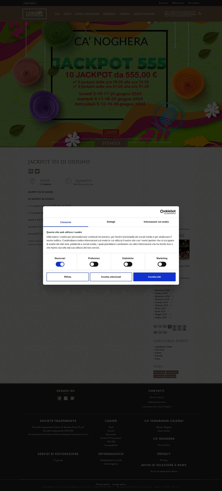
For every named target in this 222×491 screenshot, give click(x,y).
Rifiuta (67, 277)
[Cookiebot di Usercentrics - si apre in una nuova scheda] (162, 212)
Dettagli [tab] (111, 221)
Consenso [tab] (65, 222)
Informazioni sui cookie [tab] (156, 221)
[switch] (94, 264)
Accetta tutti (154, 277)
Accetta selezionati (111, 277)
